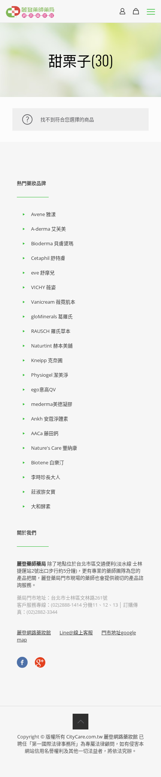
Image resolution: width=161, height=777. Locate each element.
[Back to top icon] (80, 721)
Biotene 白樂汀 (47, 462)
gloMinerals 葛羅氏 (52, 316)
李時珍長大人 (45, 477)
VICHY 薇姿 (43, 287)
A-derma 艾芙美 (48, 228)
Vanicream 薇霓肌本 (53, 301)
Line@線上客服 (76, 632)
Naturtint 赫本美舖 (52, 345)
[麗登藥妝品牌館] (30, 11)
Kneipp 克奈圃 (47, 360)
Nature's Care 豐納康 (54, 447)
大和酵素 (41, 506)
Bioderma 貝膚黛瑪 (52, 243)
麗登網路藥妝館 (34, 632)
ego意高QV (43, 389)
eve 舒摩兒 (43, 272)
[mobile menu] (151, 11)
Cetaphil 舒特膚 (48, 258)
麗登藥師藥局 (31, 563)
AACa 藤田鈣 (44, 433)
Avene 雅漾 (43, 214)
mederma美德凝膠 (51, 404)
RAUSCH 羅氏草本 (50, 331)
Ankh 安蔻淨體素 (49, 418)
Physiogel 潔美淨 (49, 374)
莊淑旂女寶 (43, 491)
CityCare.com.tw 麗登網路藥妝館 (102, 736)
